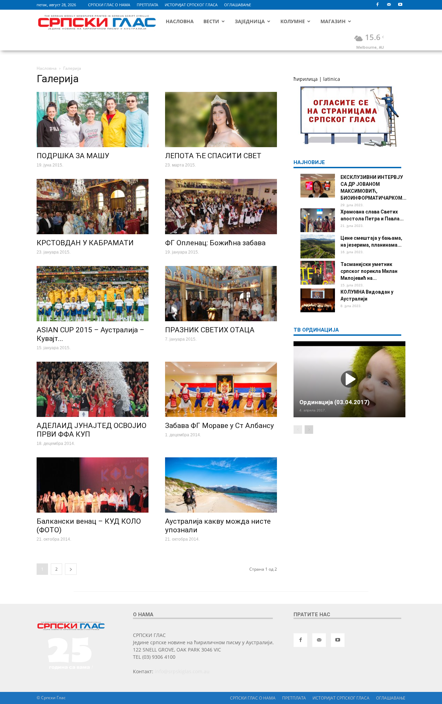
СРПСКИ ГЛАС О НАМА (109, 4)
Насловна (180, 21)
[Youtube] (400, 5)
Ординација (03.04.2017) (334, 402)
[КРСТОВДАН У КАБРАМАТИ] (92, 206)
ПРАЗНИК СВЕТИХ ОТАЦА (209, 330)
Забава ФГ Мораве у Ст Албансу (219, 425)
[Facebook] (377, 5)
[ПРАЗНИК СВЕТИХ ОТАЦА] (221, 293)
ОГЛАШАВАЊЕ (237, 4)
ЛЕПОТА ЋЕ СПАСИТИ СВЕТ (213, 156)
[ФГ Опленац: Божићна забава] (221, 206)
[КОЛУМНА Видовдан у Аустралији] (317, 300)
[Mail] (389, 5)
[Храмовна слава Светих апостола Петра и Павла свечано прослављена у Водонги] (317, 220)
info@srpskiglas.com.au (182, 671)
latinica (331, 79)
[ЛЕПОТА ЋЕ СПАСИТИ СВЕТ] (221, 119)
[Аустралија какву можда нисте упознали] (221, 485)
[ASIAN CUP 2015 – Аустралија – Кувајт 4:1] (92, 293)
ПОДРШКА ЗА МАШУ (73, 156)
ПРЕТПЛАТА (147, 4)
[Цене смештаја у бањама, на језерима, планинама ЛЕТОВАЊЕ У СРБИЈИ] (317, 246)
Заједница (250, 21)
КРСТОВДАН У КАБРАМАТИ (85, 243)
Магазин (333, 21)
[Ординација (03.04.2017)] (349, 379)
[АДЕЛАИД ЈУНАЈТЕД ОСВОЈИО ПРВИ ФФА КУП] (92, 389)
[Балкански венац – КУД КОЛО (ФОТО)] (92, 485)
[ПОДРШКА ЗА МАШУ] (92, 119)
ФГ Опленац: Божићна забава (215, 243)
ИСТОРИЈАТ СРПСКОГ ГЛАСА (191, 4)
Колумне (292, 21)
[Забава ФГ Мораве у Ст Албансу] (221, 389)
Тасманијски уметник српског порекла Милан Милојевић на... (368, 271)
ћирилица (306, 79)
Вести (211, 21)
